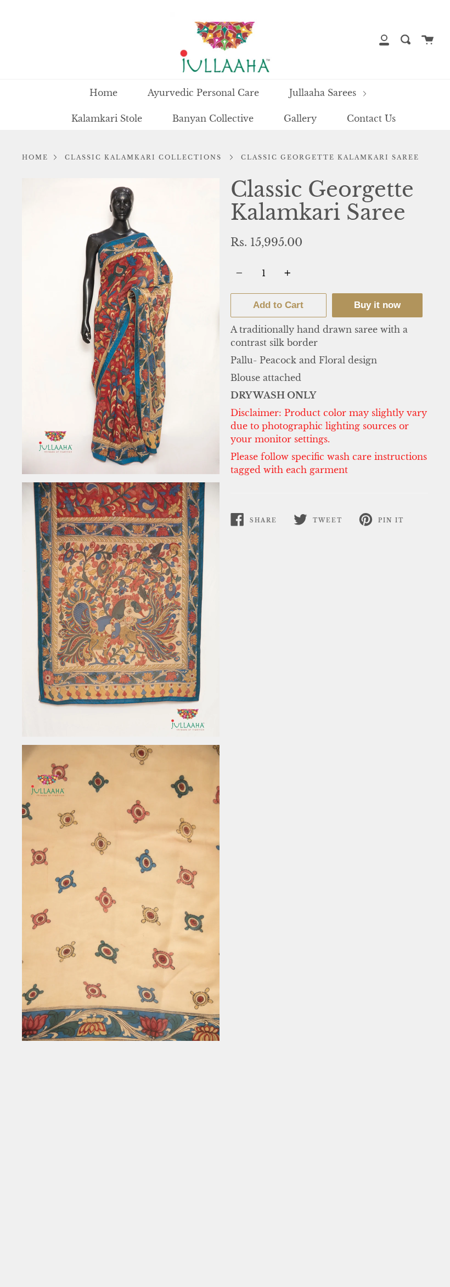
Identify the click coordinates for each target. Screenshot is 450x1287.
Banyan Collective (213, 118)
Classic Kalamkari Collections (143, 157)
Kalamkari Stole (106, 118)
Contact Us (371, 118)
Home (103, 92)
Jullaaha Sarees (324, 92)
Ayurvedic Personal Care (203, 92)
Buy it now (377, 305)
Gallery (300, 118)
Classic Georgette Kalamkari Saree (330, 157)
